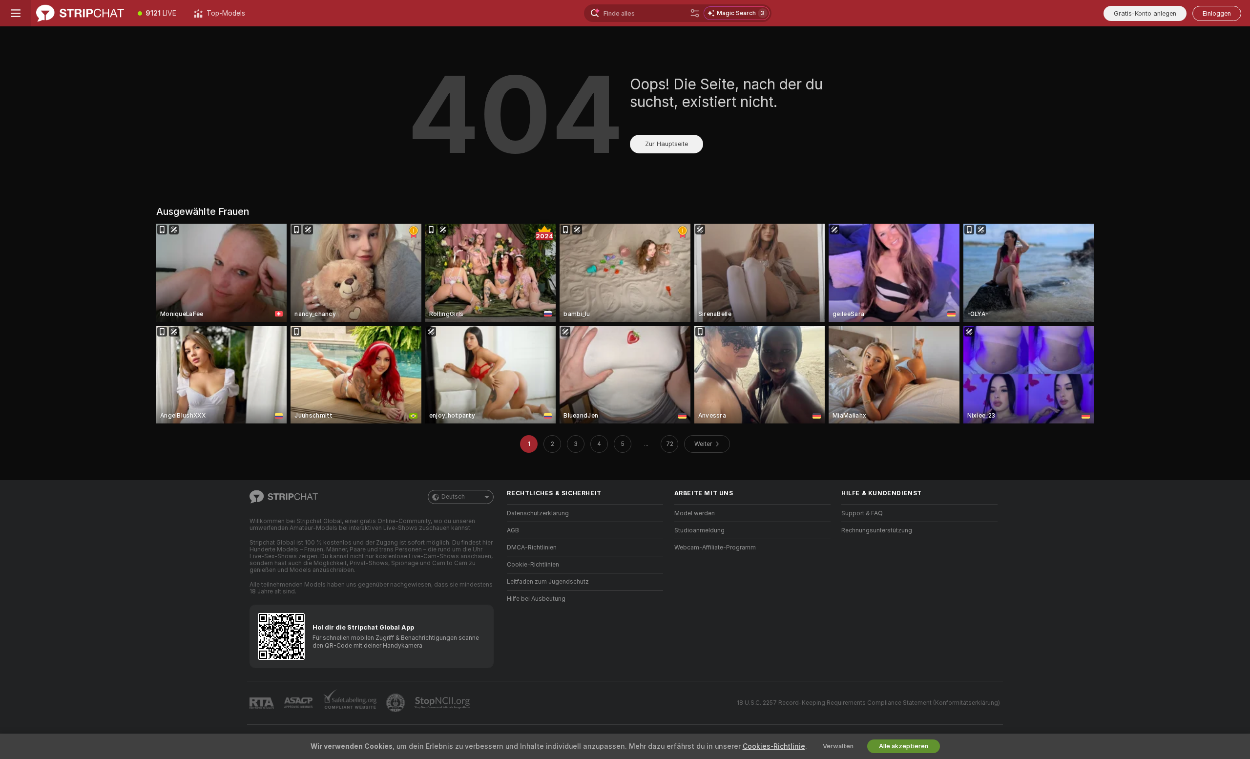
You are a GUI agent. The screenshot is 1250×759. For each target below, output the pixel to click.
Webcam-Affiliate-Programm (715, 547)
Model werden (694, 513)
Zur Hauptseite (666, 144)
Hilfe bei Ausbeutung (536, 598)
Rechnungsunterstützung (876, 530)
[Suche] (695, 13)
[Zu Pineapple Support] (396, 703)
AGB (513, 530)
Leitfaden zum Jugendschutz (548, 581)
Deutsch (453, 496)
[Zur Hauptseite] (80, 13)
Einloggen (1217, 13)
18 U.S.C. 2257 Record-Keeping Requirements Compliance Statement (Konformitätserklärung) (868, 702)
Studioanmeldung (699, 530)
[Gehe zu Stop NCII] (443, 703)
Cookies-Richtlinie (774, 746)
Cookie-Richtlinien (533, 564)
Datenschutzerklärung (538, 513)
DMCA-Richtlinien (532, 547)
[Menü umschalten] (15, 13)
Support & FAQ (862, 513)
